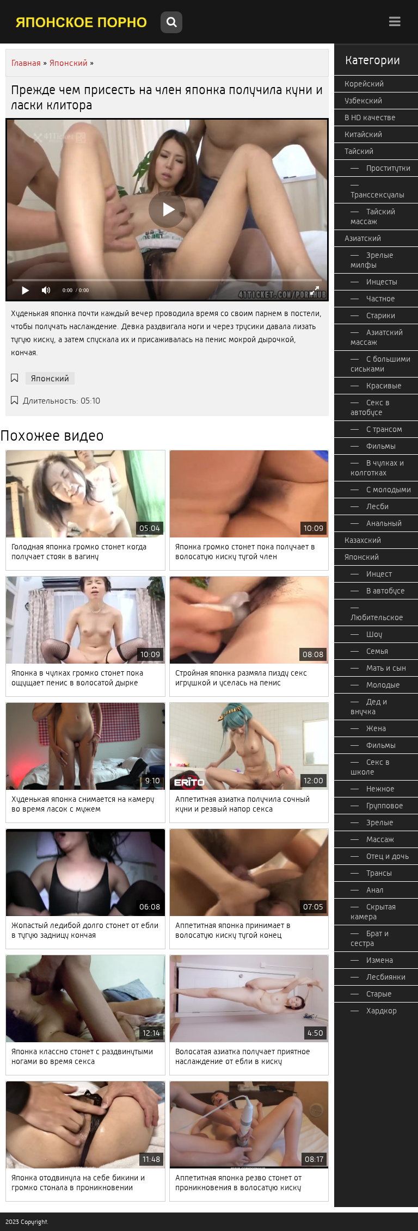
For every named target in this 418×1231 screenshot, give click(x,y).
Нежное (380, 789)
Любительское (377, 617)
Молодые (383, 685)
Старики (380, 315)
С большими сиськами (380, 364)
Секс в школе (370, 767)
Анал (375, 890)
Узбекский (363, 101)
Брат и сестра (370, 938)
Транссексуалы (377, 195)
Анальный (384, 523)
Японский (50, 378)
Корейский (364, 84)
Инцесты (381, 282)
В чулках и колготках (377, 468)
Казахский (363, 540)
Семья (377, 651)
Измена (379, 960)
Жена (376, 728)
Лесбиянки (385, 977)
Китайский (363, 134)
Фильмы (381, 446)
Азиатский (363, 238)
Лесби (377, 506)
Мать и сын (386, 668)
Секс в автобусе (370, 407)
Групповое (384, 806)
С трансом (384, 429)
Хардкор (381, 1011)
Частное (380, 299)
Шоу (374, 634)
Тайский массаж (373, 216)
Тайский (359, 151)
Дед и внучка (369, 706)
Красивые (384, 386)
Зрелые (380, 822)
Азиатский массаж (377, 337)
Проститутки (388, 168)
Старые (379, 994)
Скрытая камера (373, 911)
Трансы (379, 873)
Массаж (380, 839)
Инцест (379, 574)
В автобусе (385, 591)
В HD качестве (370, 117)
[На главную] (82, 21)
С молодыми (388, 489)
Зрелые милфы (372, 260)
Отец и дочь (387, 856)
